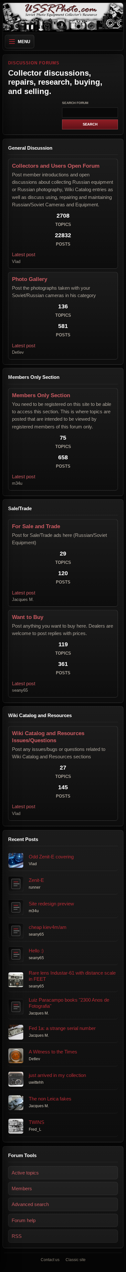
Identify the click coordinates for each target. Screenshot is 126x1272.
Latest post (23, 254)
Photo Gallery (29, 279)
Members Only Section (41, 395)
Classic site (76, 1260)
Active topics (25, 1172)
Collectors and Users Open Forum (56, 166)
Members (22, 1188)
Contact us (50, 1260)
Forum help (24, 1220)
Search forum (75, 103)
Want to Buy (27, 617)
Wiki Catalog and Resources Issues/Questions (48, 737)
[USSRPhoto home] (63, 18)
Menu (24, 41)
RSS (17, 1236)
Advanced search (30, 1204)
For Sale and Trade (36, 526)
